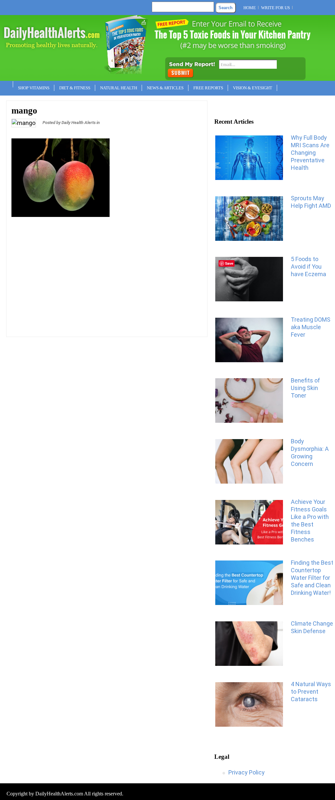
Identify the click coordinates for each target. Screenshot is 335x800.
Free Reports (208, 87)
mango (24, 111)
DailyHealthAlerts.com (59, 793)
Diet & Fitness (74, 87)
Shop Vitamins (33, 87)
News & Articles (165, 87)
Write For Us (275, 7)
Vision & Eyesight (252, 87)
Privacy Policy (246, 772)
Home (249, 7)
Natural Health (118, 87)
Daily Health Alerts (79, 122)
